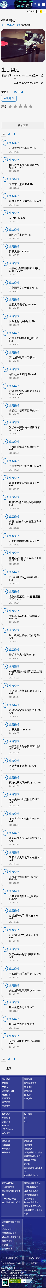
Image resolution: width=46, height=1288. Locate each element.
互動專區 (9, 98)
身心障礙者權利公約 (11, 1202)
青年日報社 (29, 1199)
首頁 (3, 25)
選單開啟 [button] (43, 4)
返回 (9, 1068)
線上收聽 (24, 4)
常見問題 (6, 1098)
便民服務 (28, 1141)
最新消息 (6, 1114)
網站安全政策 (34, 1258)
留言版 (27, 1164)
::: (23, 11)
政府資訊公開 (8, 1091)
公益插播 (28, 1145)
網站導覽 (34, 1263)
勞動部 (5, 1245)
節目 (19, 25)
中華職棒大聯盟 (9, 1199)
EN (20, 4)
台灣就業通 (7, 1248)
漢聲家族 (28, 1091)
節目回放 (6, 1145)
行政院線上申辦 (31, 1175)
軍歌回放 (6, 1149)
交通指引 (28, 1095)
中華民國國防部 (31, 1187)
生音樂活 (26, 25)
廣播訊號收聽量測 (32, 1156)
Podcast (5, 1125)
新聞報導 (6, 1118)
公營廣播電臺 (8, 1187)
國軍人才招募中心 (32, 1206)
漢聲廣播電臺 (4, 4)
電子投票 (6, 1102)
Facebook (31, 4)
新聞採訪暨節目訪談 (33, 1152)
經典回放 (27, 4)
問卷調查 (6, 1106)
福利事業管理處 (31, 1202)
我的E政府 (7, 1229)
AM (25, 1122)
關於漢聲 (28, 1079)
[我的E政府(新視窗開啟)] (5, 1283)
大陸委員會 (7, 1241)
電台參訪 (28, 1149)
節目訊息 (6, 1122)
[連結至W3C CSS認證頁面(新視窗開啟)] (26, 1281)
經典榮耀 (6, 1079)
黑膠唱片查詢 (30, 1160)
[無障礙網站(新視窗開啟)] (15, 1281)
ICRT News (7, 1129)
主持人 (5, 1087)
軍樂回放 (6, 1152)
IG (39, 4)
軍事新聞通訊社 (31, 1195)
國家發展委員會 (9, 1233)
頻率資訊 (28, 1098)
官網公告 (6, 1133)
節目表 (5, 1083)
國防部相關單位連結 (33, 1183)
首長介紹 (28, 1087)
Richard (18, 92)
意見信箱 (6, 1095)
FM (25, 1118)
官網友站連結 (8, 1183)
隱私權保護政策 (12, 1258)
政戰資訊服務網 (31, 1191)
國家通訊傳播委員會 (11, 1237)
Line (35, 4)
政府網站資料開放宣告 (12, 1263)
